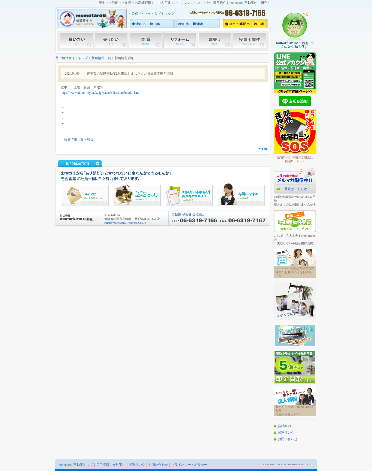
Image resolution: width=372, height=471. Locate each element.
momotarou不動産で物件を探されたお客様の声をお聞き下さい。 (295, 272)
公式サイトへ (141, 14)
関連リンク (286, 432)
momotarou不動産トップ (76, 465)
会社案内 (284, 426)
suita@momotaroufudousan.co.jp (125, 222)
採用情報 (102, 465)
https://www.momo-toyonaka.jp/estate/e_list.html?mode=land (100, 93)
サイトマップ (164, 14)
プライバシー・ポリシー (189, 465)
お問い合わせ (287, 439)
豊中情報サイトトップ (71, 58)
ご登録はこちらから (295, 189)
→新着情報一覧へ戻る (77, 139)
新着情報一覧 (101, 58)
